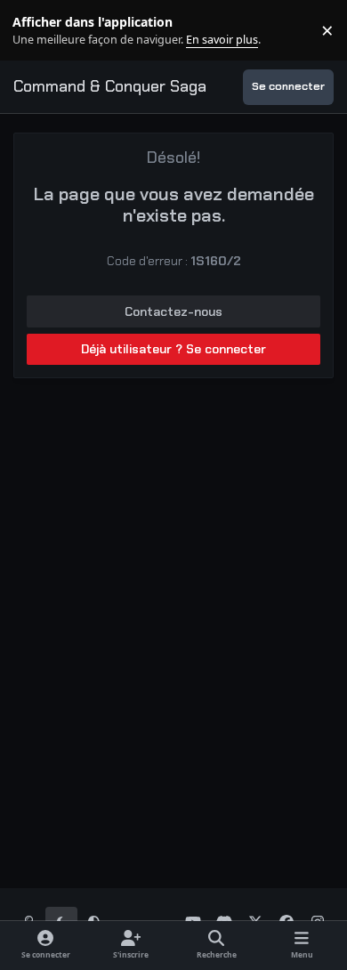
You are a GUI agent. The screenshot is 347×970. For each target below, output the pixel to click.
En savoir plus (42, 30)
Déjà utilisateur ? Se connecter (173, 349)
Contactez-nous (173, 311)
